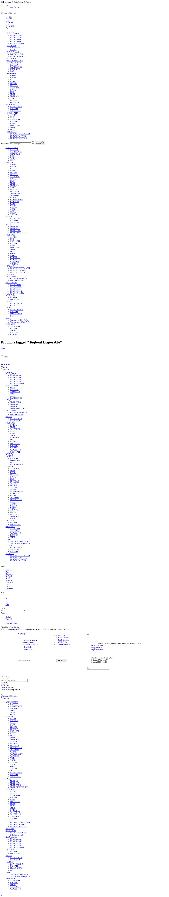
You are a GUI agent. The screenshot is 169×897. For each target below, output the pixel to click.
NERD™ (13, 98)
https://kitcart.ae (97, 650)
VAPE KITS (10, 324)
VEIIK (12, 204)
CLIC (12, 117)
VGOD (13, 206)
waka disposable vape (15, 61)
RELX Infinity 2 (16, 35)
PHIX (12, 130)
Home (3, 348)
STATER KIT (15, 332)
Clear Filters (14, 627)
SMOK (13, 254)
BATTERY (14, 65)
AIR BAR (14, 77)
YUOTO (13, 214)
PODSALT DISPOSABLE (20, 134)
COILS (13, 71)
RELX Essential (16, 39)
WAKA (13, 212)
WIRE (12, 160)
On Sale (8, 617)
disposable (11, 73)
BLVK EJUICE (16, 107)
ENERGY (14, 86)
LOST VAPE (15, 125)
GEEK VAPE (15, 119)
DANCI (13, 82)
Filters (5, 357)
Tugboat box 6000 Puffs (19, 320)
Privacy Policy (29, 643)
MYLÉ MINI (15, 229)
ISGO (12, 92)
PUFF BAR (14, 102)
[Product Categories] (7, 19)
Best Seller (28, 647)
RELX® (9, 301)
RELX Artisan (15, 41)
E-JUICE (10, 105)
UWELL (13, 256)
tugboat (8, 318)
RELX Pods (11, 46)
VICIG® (13, 208)
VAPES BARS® (16, 200)
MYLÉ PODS (15, 231)
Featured (9, 619)
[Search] (7, 29)
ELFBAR (13, 84)
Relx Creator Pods (16, 54)
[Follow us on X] (18, 634)
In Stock (9, 621)
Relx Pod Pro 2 (15, 48)
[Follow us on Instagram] (24, 634)
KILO (12, 123)
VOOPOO (14, 264)
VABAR (13, 198)
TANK (12, 158)
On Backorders (11, 623)
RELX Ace (11, 58)
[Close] (7, 367)
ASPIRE (13, 115)
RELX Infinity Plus (17, 44)
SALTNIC (9, 308)
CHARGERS (15, 69)
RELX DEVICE (16, 303)
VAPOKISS (14, 202)
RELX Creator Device (18, 56)
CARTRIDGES (16, 67)
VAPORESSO (15, 260)
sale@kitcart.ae (96, 648)
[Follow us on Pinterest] (22, 634)
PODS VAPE (12, 113)
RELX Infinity (15, 37)
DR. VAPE (14, 109)
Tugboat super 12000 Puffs (20, 322)
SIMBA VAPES (16, 193)
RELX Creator (12, 52)
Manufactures (29, 649)
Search (38, 144)
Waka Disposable (64, 644)
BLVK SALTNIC (16, 310)
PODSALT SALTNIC (18, 138)
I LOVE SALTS (16, 314)
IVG (11, 316)
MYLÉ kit (14, 227)
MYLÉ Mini (14, 96)
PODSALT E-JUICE (18, 136)
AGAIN (13, 75)
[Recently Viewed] (7, 678)
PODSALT (14, 100)
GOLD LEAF (15, 111)
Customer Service (30, 640)
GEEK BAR (15, 88)
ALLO (12, 80)
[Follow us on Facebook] (20, 634)
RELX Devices (13, 33)
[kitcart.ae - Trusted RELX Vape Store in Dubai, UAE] (9, 13)
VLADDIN (14, 262)
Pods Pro (13, 50)
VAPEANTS (15, 258)
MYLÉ (12, 94)
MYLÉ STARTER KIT (19, 233)
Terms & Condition (31, 645)
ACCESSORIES (13, 63)
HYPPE (13, 90)
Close (3, 687)
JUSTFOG (14, 121)
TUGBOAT (14, 195)
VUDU (13, 210)
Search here (5, 144)
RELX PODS (15, 305)
